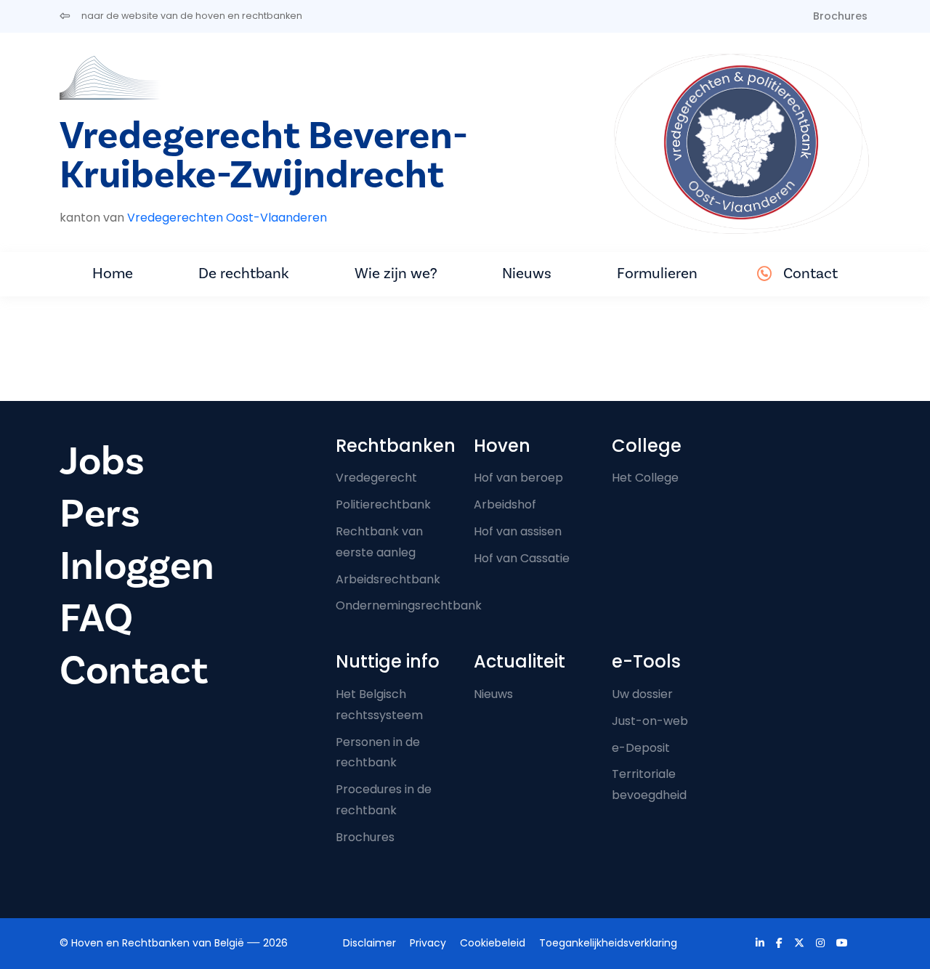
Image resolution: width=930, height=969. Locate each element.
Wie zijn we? (396, 273)
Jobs (102, 461)
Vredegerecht (376, 477)
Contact (810, 273)
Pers (100, 514)
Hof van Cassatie (522, 558)
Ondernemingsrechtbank (409, 605)
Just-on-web (650, 721)
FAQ (96, 618)
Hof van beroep (518, 477)
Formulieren (657, 273)
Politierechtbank (383, 504)
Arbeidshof (505, 504)
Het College (645, 477)
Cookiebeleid (492, 943)
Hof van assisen (518, 531)
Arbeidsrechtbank (388, 579)
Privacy (428, 943)
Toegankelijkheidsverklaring (608, 943)
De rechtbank (243, 273)
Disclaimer (369, 943)
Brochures (840, 16)
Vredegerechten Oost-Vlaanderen (227, 217)
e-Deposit (641, 747)
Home (112, 273)
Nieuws (526, 273)
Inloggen (137, 566)
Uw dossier (642, 694)
